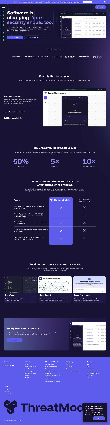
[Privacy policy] (3, 36)
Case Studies (90, 371)
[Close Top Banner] (105, 2)
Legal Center (7, 393)
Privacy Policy (99, 414)
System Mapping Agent (31, 373)
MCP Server (28, 375)
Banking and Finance (51, 371)
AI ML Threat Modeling (51, 366)
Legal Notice (7, 391)
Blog (88, 366)
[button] (3, 15)
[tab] (21, 101)
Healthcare (48, 373)
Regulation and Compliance (52, 381)
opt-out (89, 412)
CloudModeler (28, 378)
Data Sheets (90, 368)
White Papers (90, 375)
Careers (68, 368)
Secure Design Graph (30, 366)
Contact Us (69, 366)
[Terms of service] (3, 33)
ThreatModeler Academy (72, 371)
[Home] (3, 12)
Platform (27, 364)
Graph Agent (28, 368)
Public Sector (48, 379)
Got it (99, 418)
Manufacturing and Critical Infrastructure (52, 376)
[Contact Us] (3, 39)
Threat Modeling (49, 364)
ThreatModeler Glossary (93, 373)
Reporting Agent (29, 371)
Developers (48, 368)
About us (68, 364)
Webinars (89, 378)
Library (89, 364)
